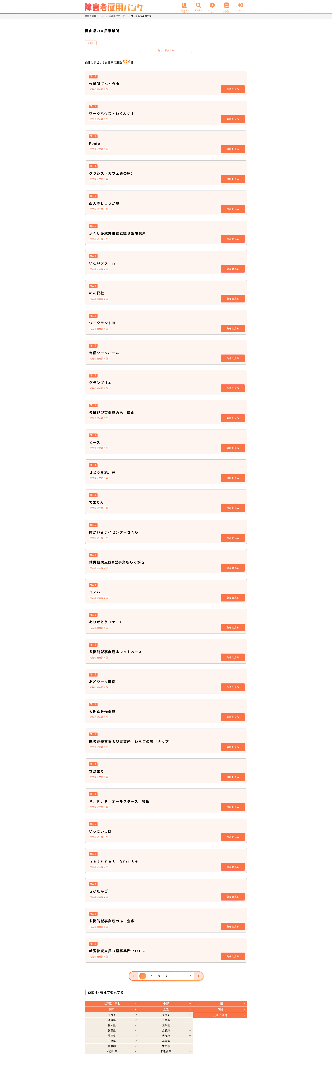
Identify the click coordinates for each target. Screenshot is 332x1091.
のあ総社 (96, 293)
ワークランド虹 (102, 323)
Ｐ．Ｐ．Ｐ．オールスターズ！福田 (119, 801)
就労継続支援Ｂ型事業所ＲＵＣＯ (117, 951)
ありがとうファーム (106, 622)
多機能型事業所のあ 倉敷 (112, 921)
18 (190, 976)
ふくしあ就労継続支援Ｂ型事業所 (117, 233)
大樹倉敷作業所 (102, 712)
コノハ (94, 592)
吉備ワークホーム (104, 353)
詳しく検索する (166, 50)
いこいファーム (102, 263)
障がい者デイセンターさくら (114, 532)
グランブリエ (100, 383)
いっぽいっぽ (100, 831)
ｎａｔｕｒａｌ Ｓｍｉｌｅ (114, 861)
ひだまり (96, 771)
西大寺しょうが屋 (104, 203)
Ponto (94, 143)
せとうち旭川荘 (102, 472)
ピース (94, 442)
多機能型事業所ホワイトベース (115, 652)
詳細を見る (233, 89)
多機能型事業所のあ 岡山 (112, 413)
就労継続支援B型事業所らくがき (117, 562)
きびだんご (98, 891)
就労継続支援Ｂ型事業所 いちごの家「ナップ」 (131, 741)
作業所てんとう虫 (104, 84)
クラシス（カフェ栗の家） (112, 173)
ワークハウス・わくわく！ (112, 113)
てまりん (96, 502)
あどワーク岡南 (102, 682)
